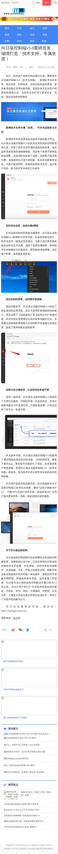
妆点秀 (16, 618)
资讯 (8, 67)
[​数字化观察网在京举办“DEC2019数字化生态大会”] (29, 734)
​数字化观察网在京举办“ (13, 661)
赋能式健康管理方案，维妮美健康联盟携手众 (23, 821)
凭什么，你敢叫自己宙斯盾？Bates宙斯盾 (22, 745)
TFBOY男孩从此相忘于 (13, 689)
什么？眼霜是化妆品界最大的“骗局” (19, 765)
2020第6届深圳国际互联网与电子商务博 (21, 804)
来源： (32, 67)
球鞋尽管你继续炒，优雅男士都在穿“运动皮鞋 (24, 772)
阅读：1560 (18, 67)
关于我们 (15, 849)
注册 (55, 3)
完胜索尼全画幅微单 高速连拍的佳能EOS (22, 816)
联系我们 (23, 849)
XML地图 (31, 849)
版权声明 (39, 849)
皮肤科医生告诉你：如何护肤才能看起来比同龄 (24, 752)
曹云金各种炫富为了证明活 (15, 718)
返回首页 (5, 3)
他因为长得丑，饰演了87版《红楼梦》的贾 (36, 793)
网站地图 (47, 849)
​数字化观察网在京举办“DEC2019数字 (20, 738)
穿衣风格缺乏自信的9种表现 (16, 759)
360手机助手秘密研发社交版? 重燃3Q (20, 827)
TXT (52, 849)
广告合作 (14, 3)
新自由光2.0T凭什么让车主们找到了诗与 (21, 810)
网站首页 (7, 849)
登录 (47, 3)
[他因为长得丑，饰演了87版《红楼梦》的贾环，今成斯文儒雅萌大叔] (11, 795)
